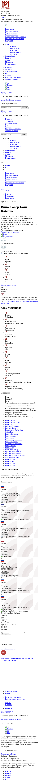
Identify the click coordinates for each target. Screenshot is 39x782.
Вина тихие (9, 29)
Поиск (24, 134)
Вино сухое (9, 424)
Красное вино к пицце (13, 453)
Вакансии (13, 50)
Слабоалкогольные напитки (15, 37)
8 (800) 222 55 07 (7, 93)
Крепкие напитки (11, 31)
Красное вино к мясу (13, 451)
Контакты (13, 54)
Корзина (8, 775)
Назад (6, 190)
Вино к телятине (11, 442)
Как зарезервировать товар (15, 699)
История (13, 46)
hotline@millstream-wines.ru (11, 100)
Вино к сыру (10, 438)
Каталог (8, 58)
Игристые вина (11, 33)
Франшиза (9, 70)
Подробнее (5, 228)
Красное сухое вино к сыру (15, 455)
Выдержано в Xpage (8, 754)
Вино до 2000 (10, 465)
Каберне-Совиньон (12, 426)
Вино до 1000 (10, 459)
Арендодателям (11, 71)
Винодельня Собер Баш (14, 430)
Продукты (9, 41)
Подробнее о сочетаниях (10, 232)
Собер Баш (9, 432)
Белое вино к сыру (12, 450)
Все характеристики (8, 285)
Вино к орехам (10, 446)
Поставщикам (10, 64)
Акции (7, 60)
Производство (15, 48)
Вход (7, 779)
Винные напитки (11, 35)
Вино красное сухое (12, 422)
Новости (8, 68)
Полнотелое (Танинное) (14, 444)
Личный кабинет (11, 79)
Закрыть (25, 107)
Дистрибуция (10, 56)
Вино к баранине (11, 434)
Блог (7, 73)
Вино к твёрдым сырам (13, 440)
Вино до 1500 (10, 463)
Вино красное (10, 420)
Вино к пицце (10, 436)
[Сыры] (4, 234)
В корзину (5, 500)
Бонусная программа (13, 77)
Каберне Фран (10, 428)
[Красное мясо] (7, 236)
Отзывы (8, 75)
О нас (7, 44)
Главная (8, 771)
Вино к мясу (9, 448)
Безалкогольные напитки (14, 39)
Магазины (9, 62)
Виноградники (15, 52)
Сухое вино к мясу (12, 457)
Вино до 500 (9, 461)
